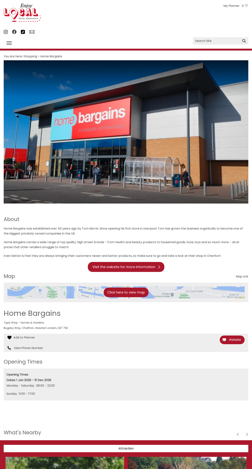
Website (235, 340)
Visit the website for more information (123, 267)
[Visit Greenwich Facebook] (14, 33)
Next (238, 435)
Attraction (126, 448)
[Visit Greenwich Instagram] (6, 33)
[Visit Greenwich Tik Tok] (23, 33)
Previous (247, 435)
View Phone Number (28, 348)
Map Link (242, 276)
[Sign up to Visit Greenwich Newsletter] (31, 32)
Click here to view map (126, 292)
